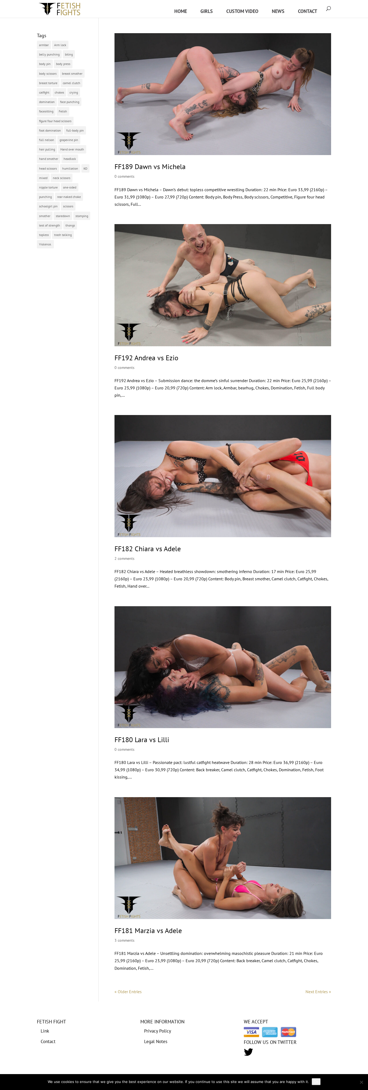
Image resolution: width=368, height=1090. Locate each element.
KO (85, 168)
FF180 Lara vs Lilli (141, 739)
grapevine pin (69, 140)
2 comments (124, 558)
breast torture (48, 83)
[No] (361, 1082)
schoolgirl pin (48, 206)
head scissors (48, 168)
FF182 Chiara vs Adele (147, 548)
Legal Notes (155, 1041)
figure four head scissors (55, 121)
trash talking (63, 235)
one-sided (69, 187)
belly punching (49, 54)
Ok (316, 1081)
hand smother (48, 159)
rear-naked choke (69, 197)
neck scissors (61, 178)
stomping (81, 216)
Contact (307, 11)
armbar (44, 45)
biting (69, 54)
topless (44, 235)
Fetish (63, 111)
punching (45, 197)
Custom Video (242, 11)
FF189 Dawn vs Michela (150, 166)
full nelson (46, 140)
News (278, 11)
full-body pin (75, 130)
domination (47, 102)
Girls (206, 11)
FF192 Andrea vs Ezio (146, 357)
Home (180, 11)
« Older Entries (128, 991)
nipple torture (48, 187)
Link (45, 1031)
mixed (43, 178)
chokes (59, 92)
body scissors (48, 73)
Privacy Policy (157, 1031)
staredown (63, 216)
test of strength (49, 225)
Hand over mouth (72, 149)
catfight (44, 92)
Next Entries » (318, 991)
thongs (70, 225)
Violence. (45, 244)
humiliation (70, 168)
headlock (70, 159)
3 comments (124, 940)
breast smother (72, 73)
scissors (68, 206)
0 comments (124, 176)
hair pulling (47, 149)
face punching (69, 102)
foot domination (50, 130)
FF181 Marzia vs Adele (148, 930)
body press (63, 64)
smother (44, 216)
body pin (45, 64)
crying (74, 92)
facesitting (46, 111)
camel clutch (71, 83)
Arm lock (60, 45)
